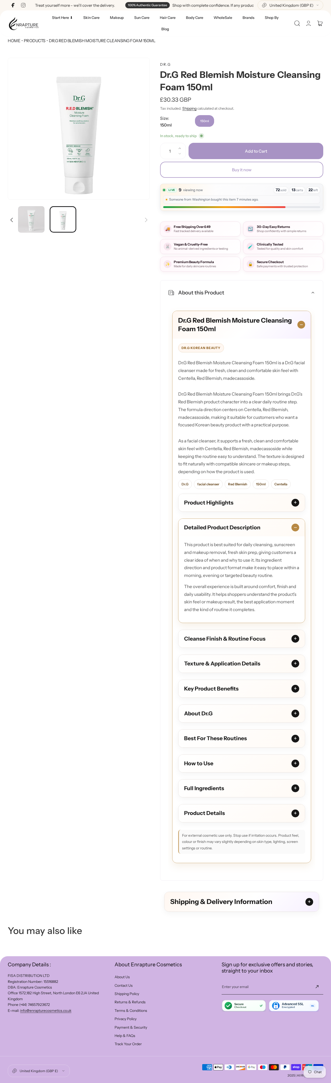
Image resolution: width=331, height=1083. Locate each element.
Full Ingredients (204, 788)
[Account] (308, 23)
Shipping (189, 108)
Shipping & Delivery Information (221, 901)
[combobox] (290, 5)
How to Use (198, 763)
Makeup (117, 17)
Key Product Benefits (211, 688)
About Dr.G (198, 713)
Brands (248, 17)
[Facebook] (13, 5)
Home (14, 40)
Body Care (194, 17)
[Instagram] (23, 5)
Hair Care (168, 17)
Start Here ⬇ (62, 17)
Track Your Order (128, 1044)
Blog (165, 29)
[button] (297, 23)
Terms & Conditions (131, 1010)
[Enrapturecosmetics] (23, 23)
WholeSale (223, 17)
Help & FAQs (125, 1035)
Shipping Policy (127, 993)
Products (35, 40)
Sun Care (141, 17)
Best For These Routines (215, 738)
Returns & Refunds (130, 1002)
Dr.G (165, 64)
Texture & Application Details (222, 663)
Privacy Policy (126, 1019)
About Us (122, 977)
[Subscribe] (317, 987)
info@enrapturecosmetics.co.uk (45, 1010)
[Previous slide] (12, 216)
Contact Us (124, 985)
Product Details (204, 813)
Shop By (272, 17)
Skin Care (91, 17)
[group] (78, 128)
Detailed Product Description (222, 527)
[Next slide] (146, 216)
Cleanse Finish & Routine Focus (225, 638)
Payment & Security (131, 1027)
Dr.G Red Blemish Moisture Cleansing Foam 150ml (235, 324)
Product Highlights (209, 502)
